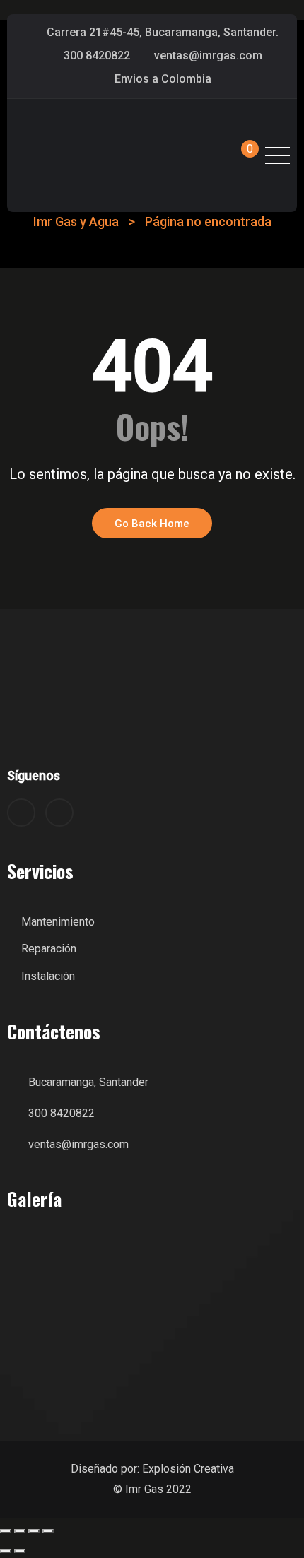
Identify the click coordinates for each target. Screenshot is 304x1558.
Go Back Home (152, 523)
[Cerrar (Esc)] (48, 1531)
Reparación (48, 948)
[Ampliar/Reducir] (5, 1531)
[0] (237, 156)
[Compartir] (34, 1531)
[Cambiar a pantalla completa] (19, 1531)
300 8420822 (97, 55)
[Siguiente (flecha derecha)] (19, 1551)
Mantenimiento (58, 921)
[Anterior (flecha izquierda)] (5, 1551)
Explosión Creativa (188, 1468)
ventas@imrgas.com (208, 55)
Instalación (48, 976)
